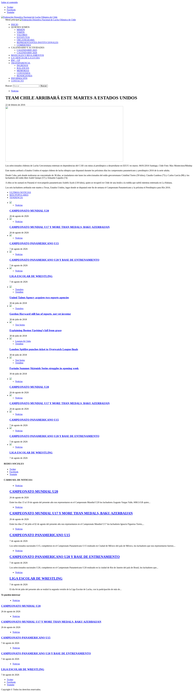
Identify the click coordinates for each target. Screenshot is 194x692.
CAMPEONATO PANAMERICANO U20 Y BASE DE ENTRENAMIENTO (54, 259)
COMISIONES (24, 45)
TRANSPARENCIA (20, 63)
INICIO (14, 24)
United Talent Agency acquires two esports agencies (39, 297)
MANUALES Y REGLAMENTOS (27, 55)
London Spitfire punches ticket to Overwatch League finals (44, 349)
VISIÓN (21, 32)
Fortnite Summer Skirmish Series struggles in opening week (44, 368)
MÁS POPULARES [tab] (19, 195)
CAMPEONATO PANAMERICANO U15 (34, 243)
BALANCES (23, 68)
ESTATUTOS (23, 37)
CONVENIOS (23, 73)
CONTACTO (17, 81)
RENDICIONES (24, 75)
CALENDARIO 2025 (27, 50)
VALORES (22, 35)
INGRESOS (22, 65)
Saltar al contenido (9, 2)
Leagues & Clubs (23, 341)
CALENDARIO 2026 (27, 52)
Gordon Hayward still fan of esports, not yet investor (40, 313)
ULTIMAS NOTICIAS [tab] (20, 192)
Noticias (14, 91)
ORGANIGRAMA (26, 40)
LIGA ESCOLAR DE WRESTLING (31, 276)
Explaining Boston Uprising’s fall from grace (35, 330)
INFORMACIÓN (19, 78)
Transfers (19, 289)
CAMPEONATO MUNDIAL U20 (29, 210)
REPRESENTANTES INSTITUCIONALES (37, 42)
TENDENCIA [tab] (16, 197)
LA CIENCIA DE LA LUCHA (25, 58)
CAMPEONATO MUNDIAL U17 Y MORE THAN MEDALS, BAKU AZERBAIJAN (60, 227)
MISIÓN (21, 29)
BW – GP (15, 60)
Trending (19, 292)
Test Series (20, 325)
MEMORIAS (23, 70)
